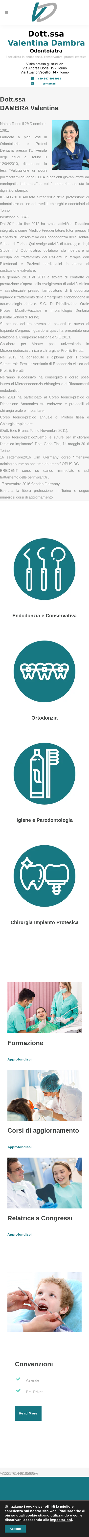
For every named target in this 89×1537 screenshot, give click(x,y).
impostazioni (61, 1520)
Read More (28, 1413)
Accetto (15, 1529)
